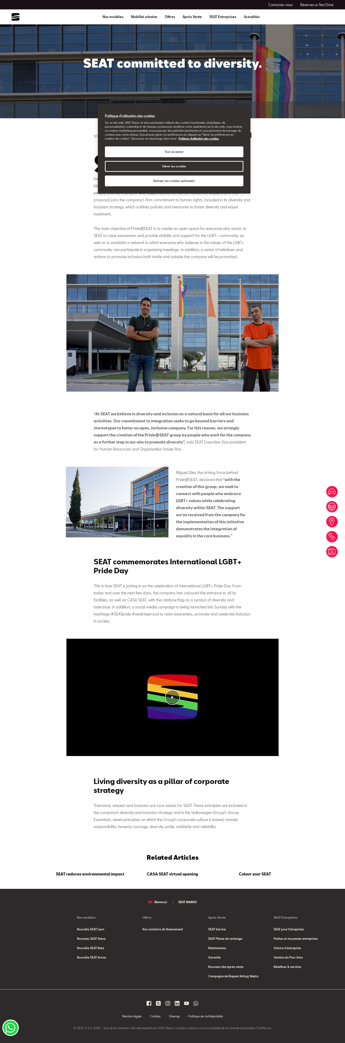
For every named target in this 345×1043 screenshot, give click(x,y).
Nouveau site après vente (225, 966)
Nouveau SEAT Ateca (91, 938)
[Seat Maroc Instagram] (168, 1003)
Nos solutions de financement (162, 929)
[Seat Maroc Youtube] (186, 1003)
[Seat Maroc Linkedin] (177, 1003)
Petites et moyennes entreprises (296, 938)
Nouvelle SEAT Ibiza (90, 948)
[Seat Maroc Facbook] (149, 1003)
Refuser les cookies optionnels (174, 180)
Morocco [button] (160, 902)
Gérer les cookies (174, 166)
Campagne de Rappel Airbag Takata (233, 976)
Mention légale (132, 1016)
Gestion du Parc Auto (288, 957)
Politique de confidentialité (205, 1016)
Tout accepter (174, 151)
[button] (172, 697)
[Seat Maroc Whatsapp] (196, 1003)
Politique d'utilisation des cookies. (199, 138)
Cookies (155, 1016)
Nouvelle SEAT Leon (90, 929)
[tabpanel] (90, 873)
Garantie (214, 957)
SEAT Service (217, 929)
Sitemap (174, 1016)
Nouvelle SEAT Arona (91, 957)
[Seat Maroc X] (158, 1003)
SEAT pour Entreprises (289, 929)
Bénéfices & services (287, 966)
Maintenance (217, 948)
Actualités (252, 17)
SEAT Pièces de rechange (225, 938)
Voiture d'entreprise (287, 948)
